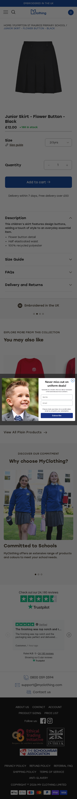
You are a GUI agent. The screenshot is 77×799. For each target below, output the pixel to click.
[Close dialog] (72, 380)
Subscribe (57, 415)
